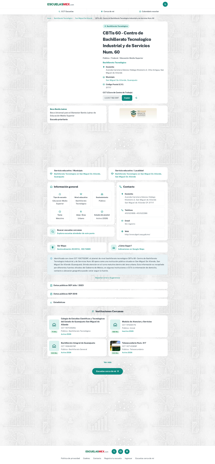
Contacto (97, 458)
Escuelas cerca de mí (144, 458)
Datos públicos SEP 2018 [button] (65, 294)
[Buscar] (165, 4)
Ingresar (128, 458)
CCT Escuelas (67, 11)
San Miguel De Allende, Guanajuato (121, 80)
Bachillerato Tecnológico (63, 18)
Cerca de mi (109, 11)
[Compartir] (136, 98)
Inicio (49, 18)
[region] (75, 62)
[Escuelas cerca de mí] (127, 451)
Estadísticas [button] (59, 302)
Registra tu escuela (113, 458)
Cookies (86, 458)
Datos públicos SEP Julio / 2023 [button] (69, 285)
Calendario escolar (150, 11)
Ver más (107, 362)
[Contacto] (120, 451)
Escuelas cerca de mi (106, 371)
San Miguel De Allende (83, 18)
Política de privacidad (70, 458)
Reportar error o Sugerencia (107, 278)
